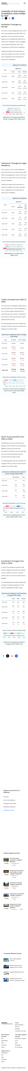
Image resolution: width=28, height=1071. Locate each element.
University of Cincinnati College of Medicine (17, 894)
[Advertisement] (14, 143)
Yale (2, 1043)
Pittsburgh (17, 1045)
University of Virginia (20, 1038)
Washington (4, 1040)
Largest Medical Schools (17, 972)
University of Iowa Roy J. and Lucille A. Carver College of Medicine (17, 872)
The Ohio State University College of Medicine (16, 860)
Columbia (4, 1045)
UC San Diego (18, 1047)
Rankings (17, 1029)
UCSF (16, 1043)
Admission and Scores (10, 803)
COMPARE (6, 863)
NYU (2, 1038)
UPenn (3, 1047)
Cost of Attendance (9, 800)
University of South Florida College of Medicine (15, 905)
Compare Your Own (20, 1031)
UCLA (16, 1040)
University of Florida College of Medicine (16, 883)
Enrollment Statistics (9, 807)
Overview (6, 797)
